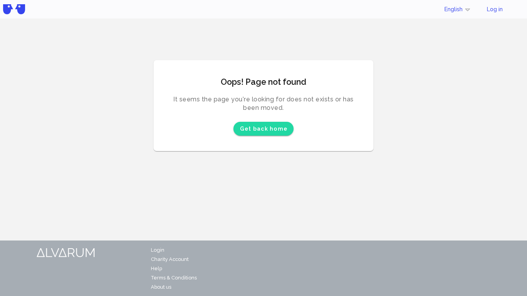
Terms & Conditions (174, 278)
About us (161, 287)
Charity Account (170, 259)
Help (156, 268)
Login (157, 250)
